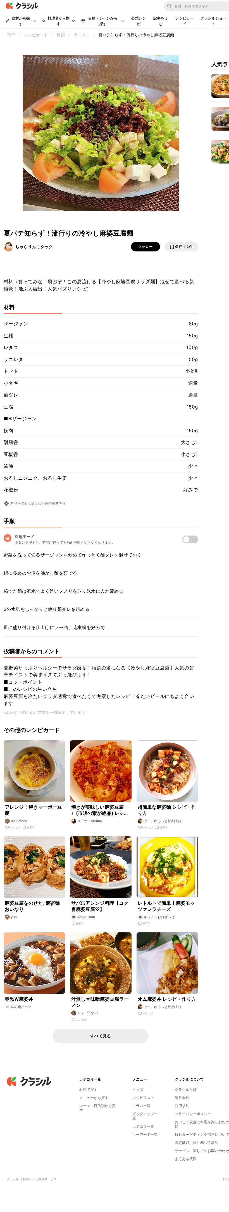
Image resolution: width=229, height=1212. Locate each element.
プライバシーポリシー (193, 1114)
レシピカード (184, 21)
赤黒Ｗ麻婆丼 (21, 999)
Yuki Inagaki (87, 1013)
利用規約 (182, 1105)
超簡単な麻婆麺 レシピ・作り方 (167, 810)
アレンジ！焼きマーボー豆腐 (33, 810)
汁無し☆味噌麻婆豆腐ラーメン (100, 1002)
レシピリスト (143, 1097)
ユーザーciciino (89, 821)
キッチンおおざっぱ (159, 917)
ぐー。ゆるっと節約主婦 (163, 821)
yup (14, 917)
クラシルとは (186, 1089)
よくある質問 (186, 1158)
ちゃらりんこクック (34, 246)
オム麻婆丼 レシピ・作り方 (167, 999)
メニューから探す (93, 1097)
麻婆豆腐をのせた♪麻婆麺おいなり (32, 906)
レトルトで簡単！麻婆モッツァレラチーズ (166, 906)
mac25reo (19, 821)
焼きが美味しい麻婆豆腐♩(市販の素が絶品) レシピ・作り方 (97, 810)
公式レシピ (138, 21)
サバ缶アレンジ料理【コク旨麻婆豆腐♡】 (100, 906)
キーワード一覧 (145, 1134)
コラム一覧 (141, 1105)
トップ (137, 1089)
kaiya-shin (86, 917)
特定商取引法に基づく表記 (196, 1142)
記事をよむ (160, 21)
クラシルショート (213, 21)
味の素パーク (21, 1007)
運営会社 (182, 1097)
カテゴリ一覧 (143, 1126)
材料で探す (88, 1089)
